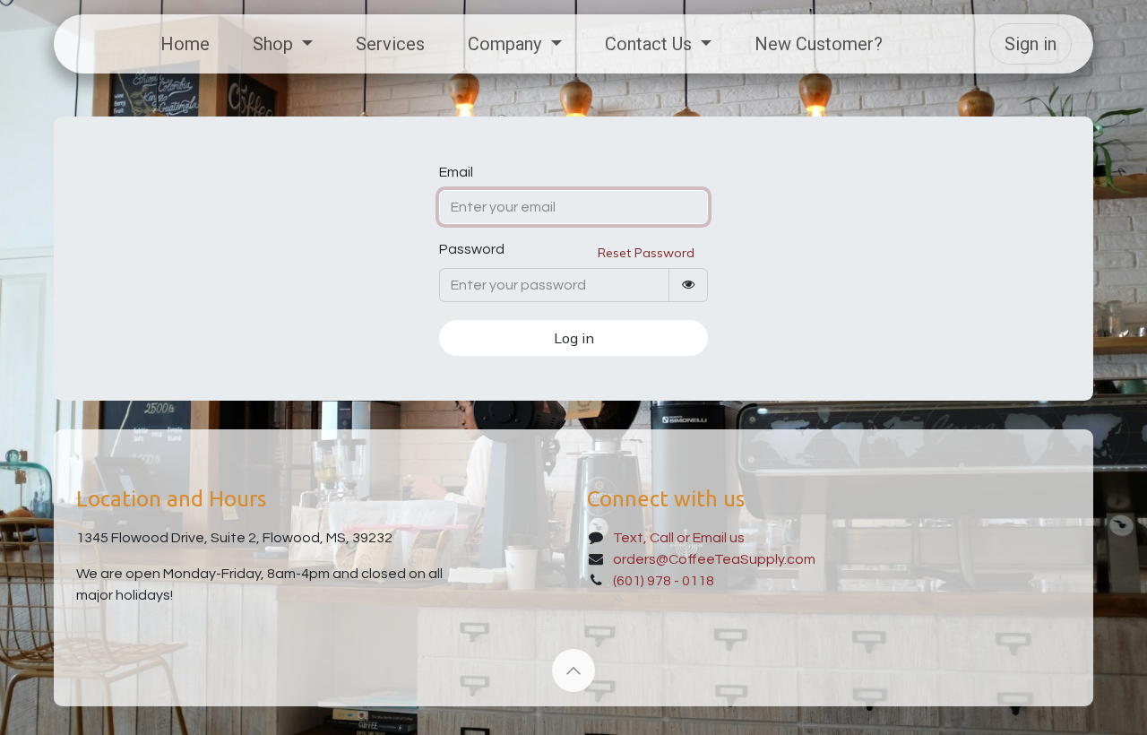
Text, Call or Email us (680, 538)
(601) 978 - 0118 (663, 581)
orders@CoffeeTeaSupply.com (714, 559)
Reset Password (646, 253)
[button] (573, 670)
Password (472, 249)
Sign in (1030, 44)
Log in (574, 338)
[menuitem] (185, 44)
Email (456, 172)
